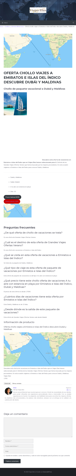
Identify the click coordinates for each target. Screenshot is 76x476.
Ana (14, 388)
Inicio (1, 26)
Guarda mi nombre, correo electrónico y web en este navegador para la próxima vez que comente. (38, 455)
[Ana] (8, 394)
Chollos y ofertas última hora (14, 26)
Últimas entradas (16, 383)
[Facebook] (67, 390)
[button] (73, 22)
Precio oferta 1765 (12, 201)
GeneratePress (47, 472)
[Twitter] (70, 390)
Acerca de (7, 383)
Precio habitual (12, 197)
